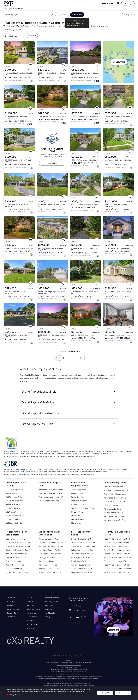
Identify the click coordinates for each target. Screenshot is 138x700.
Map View (129, 15)
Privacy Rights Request (52, 601)
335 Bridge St (11, 493)
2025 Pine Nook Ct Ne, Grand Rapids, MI (16, 117)
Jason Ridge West (78, 489)
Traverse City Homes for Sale (116, 490)
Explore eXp (11, 597)
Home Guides (11, 617)
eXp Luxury (30, 620)
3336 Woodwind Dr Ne (15, 515)
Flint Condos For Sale (47, 561)
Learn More (95, 678)
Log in (125, 3)
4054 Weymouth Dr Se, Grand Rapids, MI (16, 206)
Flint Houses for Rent (80, 561)
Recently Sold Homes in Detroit (117, 539)
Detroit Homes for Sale (113, 486)
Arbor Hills (75, 515)
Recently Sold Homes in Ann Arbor (117, 554)
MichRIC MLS (44, 452)
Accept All (105, 693)
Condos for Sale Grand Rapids (51, 493)
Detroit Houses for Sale (15, 539)
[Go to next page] (87, 358)
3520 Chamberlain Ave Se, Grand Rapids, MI (17, 292)
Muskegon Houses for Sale (17, 572)
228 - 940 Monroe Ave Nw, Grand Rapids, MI (50, 249)
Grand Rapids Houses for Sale (18, 546)
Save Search (31, 35)
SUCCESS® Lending (33, 609)
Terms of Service (85, 662)
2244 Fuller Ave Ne (13, 504)
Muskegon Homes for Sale (115, 520)
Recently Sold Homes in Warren (117, 565)
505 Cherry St (11, 512)
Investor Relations (13, 609)
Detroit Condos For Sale (48, 539)
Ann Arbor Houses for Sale (17, 554)
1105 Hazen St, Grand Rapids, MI (117, 248)
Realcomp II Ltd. (22, 469)
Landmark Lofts (77, 504)
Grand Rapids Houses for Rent (83, 546)
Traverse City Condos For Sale (51, 542)
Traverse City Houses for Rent (83, 542)
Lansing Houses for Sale (16, 557)
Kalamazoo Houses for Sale (17, 550)
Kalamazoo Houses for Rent (82, 550)
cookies (14, 689)
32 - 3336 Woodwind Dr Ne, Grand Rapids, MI (18, 161)
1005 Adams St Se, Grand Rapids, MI (118, 335)
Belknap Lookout (78, 519)
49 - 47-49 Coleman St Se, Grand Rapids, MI (17, 336)
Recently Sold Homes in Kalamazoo (117, 550)
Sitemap (47, 617)
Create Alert (52, 163)
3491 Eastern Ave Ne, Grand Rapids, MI (85, 292)
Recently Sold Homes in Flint (116, 561)
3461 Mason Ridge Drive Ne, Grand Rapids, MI (51, 292)
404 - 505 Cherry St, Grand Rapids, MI (118, 117)
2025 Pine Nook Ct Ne (15, 501)
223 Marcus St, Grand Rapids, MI (83, 335)
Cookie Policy (49, 609)
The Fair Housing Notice (95, 676)
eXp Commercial (32, 617)
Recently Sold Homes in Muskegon (117, 572)
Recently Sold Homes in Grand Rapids (117, 546)
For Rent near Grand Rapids (50, 501)
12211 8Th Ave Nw (13, 508)
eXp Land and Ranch (34, 624)
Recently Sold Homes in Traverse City (117, 542)
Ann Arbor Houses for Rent (82, 554)
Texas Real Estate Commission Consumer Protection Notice (69, 674)
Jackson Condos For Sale (49, 568)
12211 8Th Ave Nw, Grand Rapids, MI (84, 116)
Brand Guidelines (50, 613)
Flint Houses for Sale (14, 561)
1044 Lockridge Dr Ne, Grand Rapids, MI (19, 74)
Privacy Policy (49, 605)
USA (59, 351)
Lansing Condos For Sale (49, 557)
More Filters (78, 15)
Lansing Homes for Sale (114, 505)
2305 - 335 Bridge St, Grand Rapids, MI (52, 74)
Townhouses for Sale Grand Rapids (52, 497)
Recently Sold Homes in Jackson (117, 568)
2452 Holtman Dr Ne (14, 497)
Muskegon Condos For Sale (50, 572)
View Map (120, 61)
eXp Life (29, 597)
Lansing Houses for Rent (81, 557)
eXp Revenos (31, 613)
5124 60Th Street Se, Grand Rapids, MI (85, 249)
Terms (71, 691)
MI (65, 351)
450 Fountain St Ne (14, 523)
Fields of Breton (77, 512)
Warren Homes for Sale (113, 512)
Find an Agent (11, 601)
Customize (122, 693)
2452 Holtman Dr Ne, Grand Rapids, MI (85, 74)
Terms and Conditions (52, 597)
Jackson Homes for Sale (114, 516)
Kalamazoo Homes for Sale (115, 498)
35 (81, 358)
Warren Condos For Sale (49, 565)
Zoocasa (30, 601)
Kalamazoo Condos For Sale (50, 550)
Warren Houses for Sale (16, 565)
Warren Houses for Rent (81, 565)
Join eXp (10, 605)
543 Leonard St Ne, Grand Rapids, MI (85, 205)
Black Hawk (76, 523)
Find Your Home (107, 3)
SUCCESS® (30, 605)
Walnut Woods (77, 493)
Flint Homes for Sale (112, 509)
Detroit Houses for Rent (81, 539)
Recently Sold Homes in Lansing (117, 557)
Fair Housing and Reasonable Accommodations (69, 665)
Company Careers (13, 613)
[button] (69, 391)
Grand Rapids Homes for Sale (116, 494)
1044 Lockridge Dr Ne (14, 489)
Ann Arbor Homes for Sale (114, 501)
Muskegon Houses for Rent (82, 572)
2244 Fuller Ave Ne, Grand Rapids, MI (52, 116)
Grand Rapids (74, 351)
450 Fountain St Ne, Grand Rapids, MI (118, 161)
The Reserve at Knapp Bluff (82, 508)
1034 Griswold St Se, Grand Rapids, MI (118, 292)
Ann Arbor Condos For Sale (50, 554)
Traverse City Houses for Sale (18, 542)
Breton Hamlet (77, 497)
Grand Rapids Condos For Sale (51, 546)
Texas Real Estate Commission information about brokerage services (69, 671)
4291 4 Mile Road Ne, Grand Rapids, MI (51, 206)
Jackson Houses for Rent (81, 568)
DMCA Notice (69, 660)
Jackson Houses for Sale (16, 568)
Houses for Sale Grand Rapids (51, 489)
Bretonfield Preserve (80, 501)
